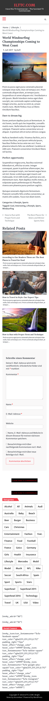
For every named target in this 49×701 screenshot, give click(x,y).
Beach (32, 513)
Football (31, 541)
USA (26, 602)
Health (17, 554)
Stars (29, 582)
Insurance (31, 554)
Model (7, 568)
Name (9, 404)
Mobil (36, 561)
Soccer (7, 575)
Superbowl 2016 (12, 595)
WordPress (37, 697)
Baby (21, 513)
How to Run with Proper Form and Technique (23, 334)
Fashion (28, 534)
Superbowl (9, 589)
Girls (6, 554)
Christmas (19, 527)
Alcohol (8, 506)
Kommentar (12, 374)
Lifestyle (17, 202)
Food (19, 541)
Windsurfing (8, 208)
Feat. (39, 534)
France (7, 547)
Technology (31, 595)
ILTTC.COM (24, 5)
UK (17, 602)
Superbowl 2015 (28, 589)
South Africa (22, 575)
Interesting (20, 206)
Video (36, 602)
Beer (6, 520)
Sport (38, 206)
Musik (19, 568)
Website (9, 423)
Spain (36, 575)
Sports (25, 202)
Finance (8, 541)
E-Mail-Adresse (14, 414)
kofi (19, 50)
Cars (6, 527)
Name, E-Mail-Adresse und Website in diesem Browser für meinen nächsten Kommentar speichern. (24, 436)
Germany (31, 547)
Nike (38, 568)
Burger (17, 520)
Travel (7, 602)
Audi (40, 506)
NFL (29, 568)
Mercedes (23, 561)
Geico (19, 547)
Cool (12, 206)
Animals (29, 506)
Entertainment (12, 534)
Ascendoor (18, 697)
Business (30, 520)
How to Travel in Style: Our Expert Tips (20, 297)
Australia (9, 513)
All (18, 506)
